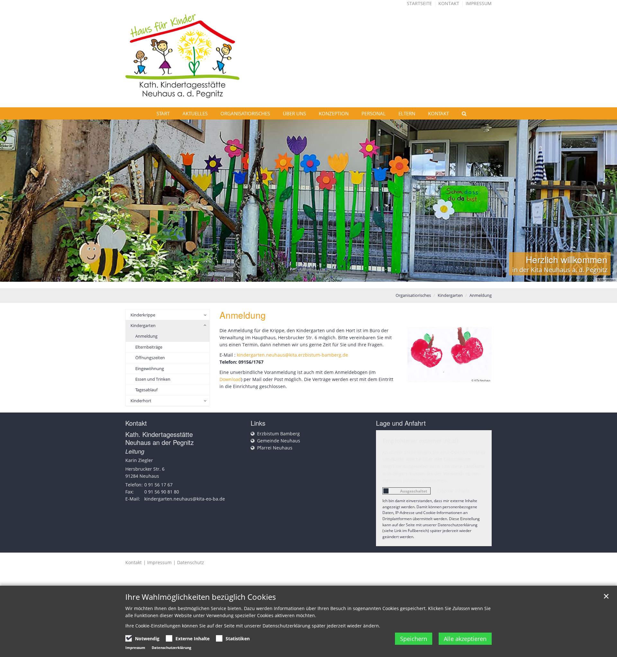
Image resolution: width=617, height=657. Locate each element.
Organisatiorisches (245, 113)
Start (163, 113)
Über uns (294, 113)
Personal (374, 113)
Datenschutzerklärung (171, 647)
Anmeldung (480, 295)
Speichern (413, 639)
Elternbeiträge (148, 347)
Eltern (406, 113)
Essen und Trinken (152, 379)
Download (230, 379)
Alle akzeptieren (465, 639)
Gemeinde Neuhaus (278, 441)
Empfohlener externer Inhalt (420, 441)
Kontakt (448, 3)
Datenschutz (190, 562)
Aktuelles (195, 113)
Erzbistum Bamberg (278, 434)
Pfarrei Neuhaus (274, 448)
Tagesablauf (146, 390)
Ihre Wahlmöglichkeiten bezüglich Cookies (200, 597)
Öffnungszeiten (150, 357)
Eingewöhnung (149, 368)
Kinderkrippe (142, 315)
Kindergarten (450, 295)
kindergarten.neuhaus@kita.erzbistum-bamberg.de (292, 355)
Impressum (479, 3)
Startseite (419, 3)
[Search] (461, 113)
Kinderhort (140, 401)
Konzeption (334, 113)
